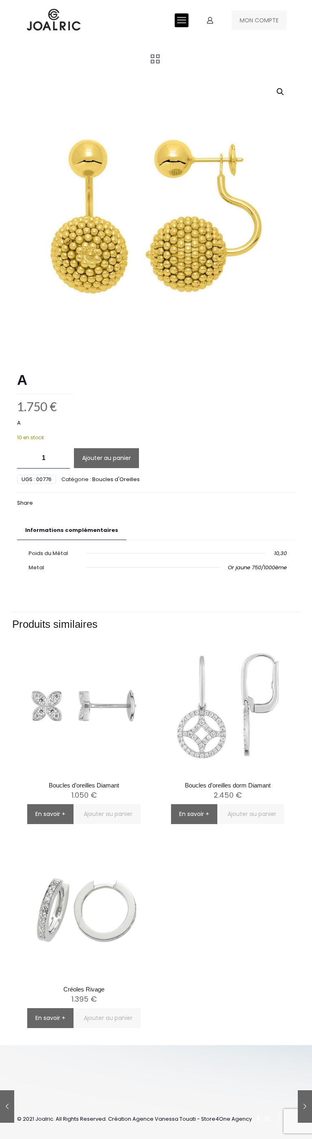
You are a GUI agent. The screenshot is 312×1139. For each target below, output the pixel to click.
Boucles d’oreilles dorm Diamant (228, 785)
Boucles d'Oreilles (116, 479)
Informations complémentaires (71, 530)
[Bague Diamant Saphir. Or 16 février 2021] (305, 1106)
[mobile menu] (181, 20)
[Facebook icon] (258, 1118)
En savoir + (50, 814)
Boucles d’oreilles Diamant (84, 785)
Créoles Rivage (83, 989)
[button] (281, 92)
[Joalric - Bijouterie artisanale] (53, 20)
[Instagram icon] (267, 1118)
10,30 (280, 553)
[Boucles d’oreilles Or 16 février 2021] (7, 1106)
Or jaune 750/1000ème (257, 567)
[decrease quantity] (26, 458)
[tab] (71, 530)
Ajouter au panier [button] (108, 814)
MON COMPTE (259, 20)
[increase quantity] (61, 458)
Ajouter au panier (106, 458)
